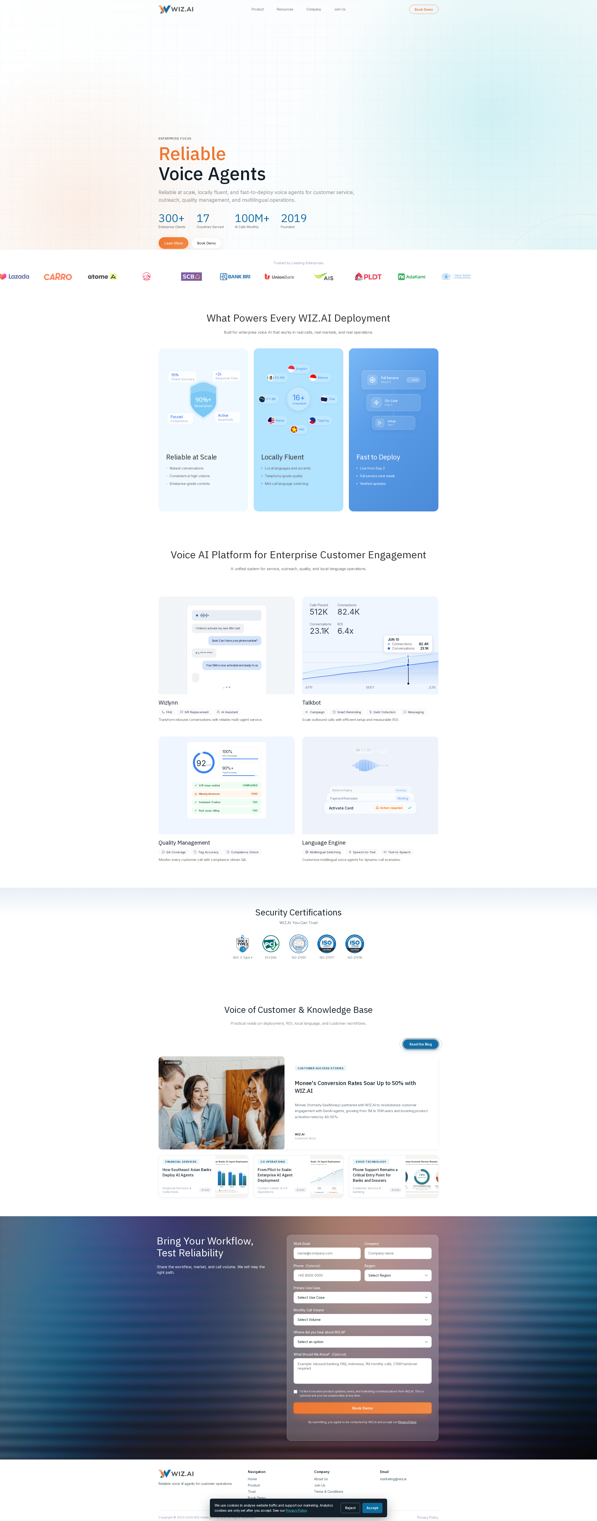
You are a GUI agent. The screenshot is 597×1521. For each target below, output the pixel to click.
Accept (372, 1508)
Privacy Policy (407, 1422)
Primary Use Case (307, 1288)
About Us (321, 1479)
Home (252, 1479)
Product (258, 9)
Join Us (340, 9)
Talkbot (311, 702)
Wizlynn (168, 702)
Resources (285, 9)
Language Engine (324, 842)
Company (313, 9)
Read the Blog (421, 1044)
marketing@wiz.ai (393, 1479)
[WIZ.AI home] (176, 9)
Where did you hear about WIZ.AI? (319, 1332)
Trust (251, 1492)
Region (369, 1266)
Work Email (302, 1244)
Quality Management (184, 842)
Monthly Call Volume (309, 1310)
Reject (350, 1508)
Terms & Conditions (328, 1492)
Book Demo (424, 9)
